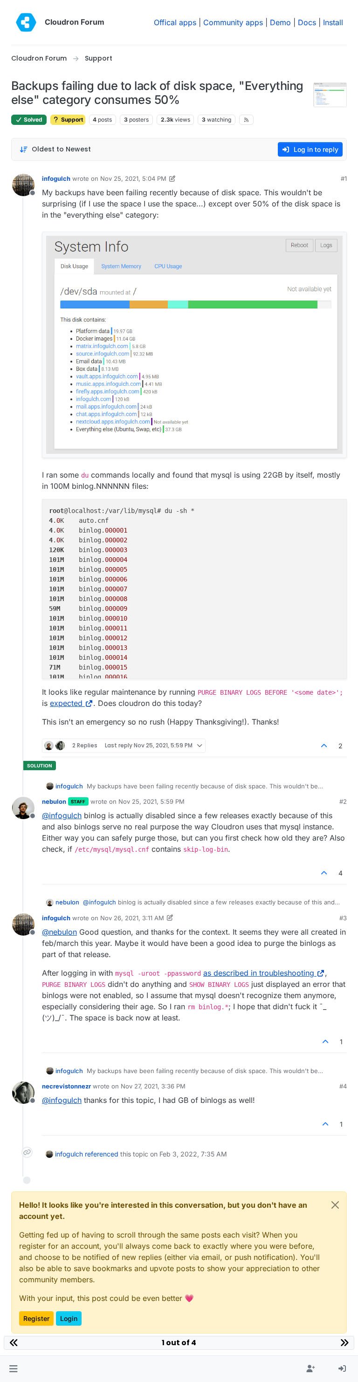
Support (71, 119)
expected (66, 703)
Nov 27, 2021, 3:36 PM (153, 1086)
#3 (343, 918)
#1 (344, 178)
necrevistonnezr (66, 1086)
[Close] (335, 1205)
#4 (343, 1086)
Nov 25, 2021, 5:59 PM (151, 801)
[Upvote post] (324, 746)
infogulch (56, 178)
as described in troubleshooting (258, 973)
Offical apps (175, 22)
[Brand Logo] (26, 22)
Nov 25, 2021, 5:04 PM (133, 178)
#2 (343, 801)
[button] (13, 1369)
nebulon (54, 801)
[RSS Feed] (246, 120)
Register (36, 1318)
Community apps (233, 22)
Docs (307, 22)
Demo (280, 22)
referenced (101, 1154)
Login (68, 1318)
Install (333, 22)
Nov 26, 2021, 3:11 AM (132, 918)
